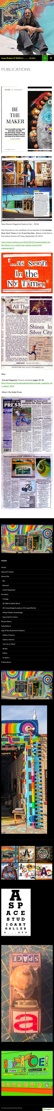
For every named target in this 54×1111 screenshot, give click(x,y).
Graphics (6, 657)
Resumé (6, 585)
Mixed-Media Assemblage (13, 612)
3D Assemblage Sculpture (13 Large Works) (19, 608)
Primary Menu (51, 58)
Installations (6, 626)
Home (3, 567)
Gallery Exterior (9, 635)
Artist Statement (9, 590)
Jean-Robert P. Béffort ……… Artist (18, 58)
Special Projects (7, 572)
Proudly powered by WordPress (11, 1108)
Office (5, 653)
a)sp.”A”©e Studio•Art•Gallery (13, 630)
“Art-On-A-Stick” (9, 644)
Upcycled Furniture (10, 617)
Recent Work (6, 621)
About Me (5, 576)
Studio (5, 648)
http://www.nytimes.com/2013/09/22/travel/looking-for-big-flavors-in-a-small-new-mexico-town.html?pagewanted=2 (26, 245)
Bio (4, 581)
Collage (5, 599)
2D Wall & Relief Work (11, 603)
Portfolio (4, 594)
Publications (6, 662)
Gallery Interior (9, 639)
